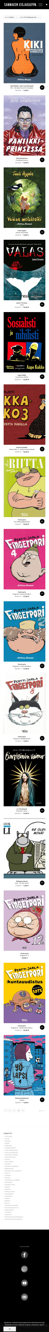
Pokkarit (7, 1198)
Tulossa (7, 1159)
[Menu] (39, 4)
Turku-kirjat (8, 1136)
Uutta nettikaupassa (11, 1150)
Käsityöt (7, 1187)
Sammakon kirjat (10, 1157)
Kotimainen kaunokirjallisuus (14, 1217)
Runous (7, 1203)
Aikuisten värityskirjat (11, 1166)
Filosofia (7, 1178)
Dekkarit (7, 1201)
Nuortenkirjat (9, 1194)
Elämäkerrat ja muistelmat (13, 1171)
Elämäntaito (8, 1182)
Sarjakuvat (8, 1215)
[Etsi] (34, 4)
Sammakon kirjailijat (11, 1155)
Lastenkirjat (8, 1196)
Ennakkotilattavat (10, 1148)
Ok (10, 1329)
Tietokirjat (8, 1212)
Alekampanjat (9, 1210)
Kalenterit (8, 1164)
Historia (7, 1173)
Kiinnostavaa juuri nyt (11, 1208)
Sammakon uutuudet (11, 1205)
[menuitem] (34, 4)
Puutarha (8, 1189)
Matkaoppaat (9, 1169)
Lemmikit (8, 1175)
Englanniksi (8, 1146)
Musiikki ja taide (10, 1185)
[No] (46, 1326)
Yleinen (7, 1139)
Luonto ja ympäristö (11, 1152)
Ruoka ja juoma (10, 1192)
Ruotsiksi (7, 1141)
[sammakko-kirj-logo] (20, 4)
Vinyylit (7, 1143)
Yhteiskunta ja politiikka (12, 1180)
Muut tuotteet (9, 1162)
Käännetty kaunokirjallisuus (13, 1219)
